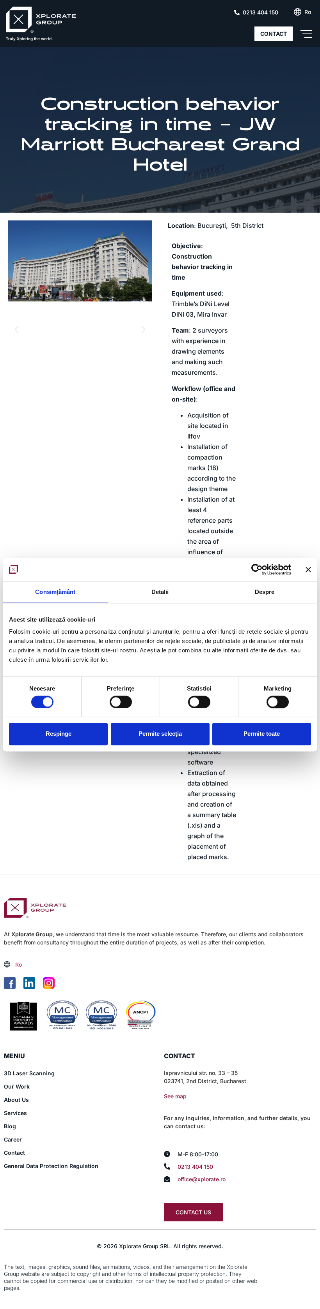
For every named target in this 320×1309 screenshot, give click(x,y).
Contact (14, 1152)
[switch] (121, 702)
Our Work (17, 1086)
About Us (16, 1099)
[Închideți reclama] (308, 569)
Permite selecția (160, 734)
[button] (16, 330)
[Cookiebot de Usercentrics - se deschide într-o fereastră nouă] (257, 569)
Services (15, 1113)
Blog (10, 1126)
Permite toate (262, 734)
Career (13, 1139)
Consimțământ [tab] (55, 591)
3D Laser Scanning (29, 1073)
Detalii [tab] (160, 591)
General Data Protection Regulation (51, 1166)
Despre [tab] (265, 591)
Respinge (58, 734)
